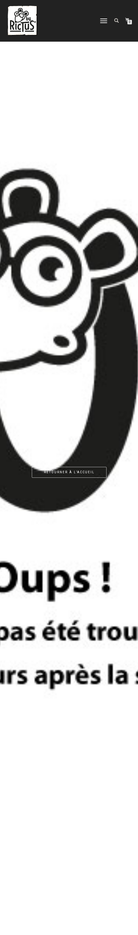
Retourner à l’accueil (69, 472)
